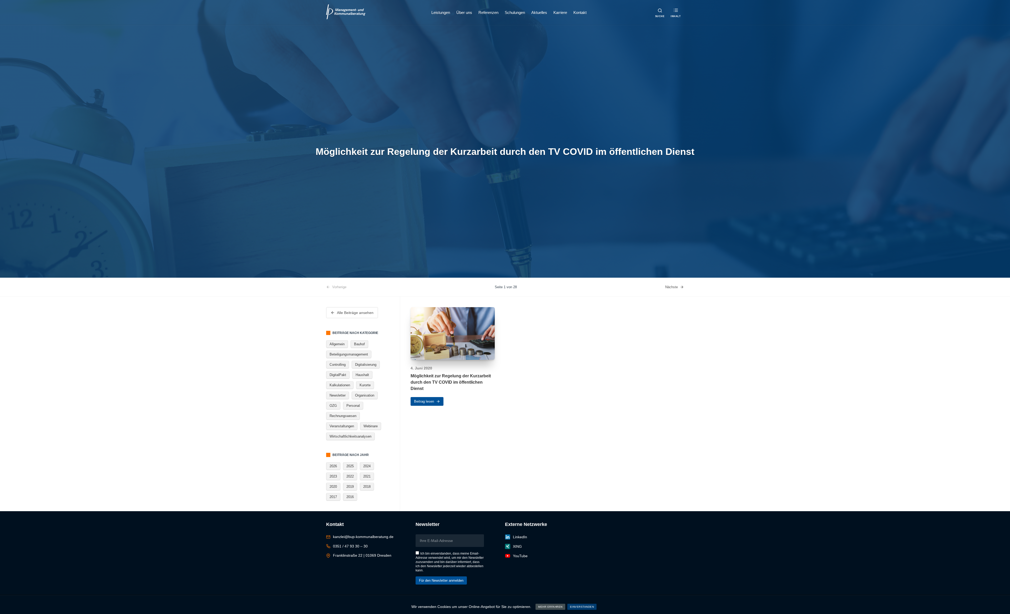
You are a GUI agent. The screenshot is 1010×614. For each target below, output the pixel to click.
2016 (350, 497)
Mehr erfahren (550, 606)
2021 (367, 476)
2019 (350, 487)
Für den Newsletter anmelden (441, 580)
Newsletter (338, 395)
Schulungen (515, 12)
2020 (333, 487)
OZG (333, 406)
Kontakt (580, 12)
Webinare (370, 426)
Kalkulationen (340, 385)
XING (517, 546)
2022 (350, 476)
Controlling (338, 365)
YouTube (520, 556)
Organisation (364, 395)
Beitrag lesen (424, 401)
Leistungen (440, 12)
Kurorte (365, 385)
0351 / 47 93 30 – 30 (350, 546)
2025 (350, 466)
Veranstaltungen (342, 426)
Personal (353, 406)
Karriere (560, 12)
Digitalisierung (365, 365)
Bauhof (359, 344)
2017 (333, 497)
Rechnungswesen (343, 416)
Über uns (464, 12)
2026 (333, 466)
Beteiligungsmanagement (349, 354)
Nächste (671, 287)
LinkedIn (520, 537)
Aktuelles (539, 12)
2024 (367, 466)
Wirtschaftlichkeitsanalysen (350, 436)
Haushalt (362, 375)
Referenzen (488, 12)
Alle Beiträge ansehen (355, 313)
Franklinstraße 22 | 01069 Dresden (362, 555)
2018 (367, 487)
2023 (333, 476)
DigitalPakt (338, 375)
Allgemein (337, 344)
